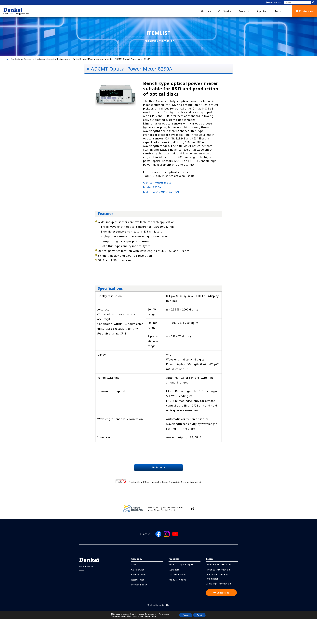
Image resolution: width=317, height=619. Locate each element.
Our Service (138, 569)
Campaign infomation (218, 583)
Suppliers (174, 569)
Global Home (274, 2)
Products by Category (21, 59)
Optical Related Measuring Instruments (92, 59)
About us (136, 564)
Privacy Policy (139, 584)
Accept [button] (185, 615)
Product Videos (177, 579)
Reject (199, 615)
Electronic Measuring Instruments (52, 59)
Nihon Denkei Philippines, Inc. (16, 13)
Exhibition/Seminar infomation (217, 576)
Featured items (177, 574)
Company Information (218, 564)
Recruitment (138, 579)
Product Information (218, 569)
